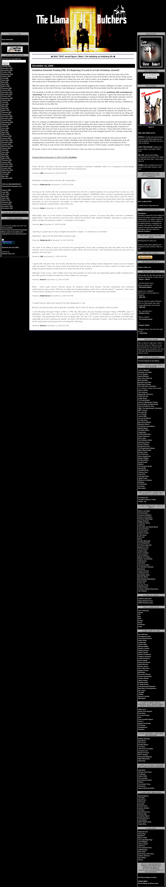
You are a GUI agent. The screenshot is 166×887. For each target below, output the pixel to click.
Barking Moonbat (144, 738)
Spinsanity (141, 761)
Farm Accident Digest (145, 719)
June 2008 (5, 80)
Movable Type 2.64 (8, 253)
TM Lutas (141, 537)
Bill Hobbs (141, 672)
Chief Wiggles (143, 841)
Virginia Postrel (143, 650)
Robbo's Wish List (144, 267)
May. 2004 (5, 196)
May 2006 (5, 130)
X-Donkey (141, 486)
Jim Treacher (142, 591)
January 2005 (6, 162)
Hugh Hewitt (142, 640)
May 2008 (5, 82)
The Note (141, 810)
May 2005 (5, 154)
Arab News (142, 770)
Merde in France (143, 752)
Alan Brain (141, 563)
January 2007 (6, 114)
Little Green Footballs (145, 748)
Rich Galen (142, 851)
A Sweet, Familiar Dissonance (148, 589)
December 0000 (7, 178)
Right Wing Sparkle (144, 450)
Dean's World (142, 660)
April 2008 (5, 84)
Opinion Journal (143, 648)
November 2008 (7, 70)
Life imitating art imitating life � (100, 56)
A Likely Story (143, 420)
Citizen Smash (143, 844)
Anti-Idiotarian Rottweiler (146, 686)
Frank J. (141, 721)
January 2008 (6, 90)
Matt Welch (142, 698)
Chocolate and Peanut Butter (148, 527)
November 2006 (7, 118)
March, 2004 (6, 200)
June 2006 (5, 128)
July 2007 (5, 102)
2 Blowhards (142, 561)
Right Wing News (144, 758)
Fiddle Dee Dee (143, 396)
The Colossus (143, 392)
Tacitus (140, 860)
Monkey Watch (143, 577)
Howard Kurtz (143, 806)
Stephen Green (143, 670)
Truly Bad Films (143, 476)
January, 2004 (6, 204)
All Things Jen (143, 497)
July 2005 (5, 150)
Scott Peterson (143, 454)
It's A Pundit (142, 414)
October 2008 (6, 72)
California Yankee (144, 523)
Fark (139, 717)
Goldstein (141, 624)
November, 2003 (7, 208)
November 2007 (7, 94)
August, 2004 (6, 190)
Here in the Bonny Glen (146, 406)
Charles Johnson (144, 856)
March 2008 (6, 86)
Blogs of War (142, 837)
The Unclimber (143, 555)
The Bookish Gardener (146, 567)
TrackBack (73, 157)
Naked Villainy (143, 428)
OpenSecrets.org (144, 812)
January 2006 (6, 138)
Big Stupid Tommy (144, 384)
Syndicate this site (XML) (10, 247)
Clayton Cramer (143, 533)
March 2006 (6, 134)
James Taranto (143, 652)
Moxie (140, 539)
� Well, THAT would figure (64, 56)
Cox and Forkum (144, 715)
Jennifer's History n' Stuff (147, 499)
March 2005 (6, 158)
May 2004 (5, 176)
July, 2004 (5, 192)
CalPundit (141, 525)
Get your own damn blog (153, 227)
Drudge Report (143, 744)
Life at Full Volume (144, 418)
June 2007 (5, 104)
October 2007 (6, 96)
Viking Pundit (142, 478)
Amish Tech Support (145, 711)
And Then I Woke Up (145, 378)
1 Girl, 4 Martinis (143, 370)
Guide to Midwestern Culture (148, 402)
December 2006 (7, 116)
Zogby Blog (142, 824)
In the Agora (142, 535)
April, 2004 (5, 198)
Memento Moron (143, 424)
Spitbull (140, 464)
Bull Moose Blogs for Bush (147, 877)
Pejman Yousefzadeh (145, 559)
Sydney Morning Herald (146, 788)
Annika (140, 620)
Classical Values (143, 529)
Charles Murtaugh (144, 541)
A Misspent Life (143, 573)
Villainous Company (145, 480)
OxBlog (140, 694)
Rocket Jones (142, 452)
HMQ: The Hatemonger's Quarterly (150, 408)
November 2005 (7, 142)
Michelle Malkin (143, 646)
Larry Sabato (142, 820)
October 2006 (6, 120)
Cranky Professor (144, 658)
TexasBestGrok (143, 470)
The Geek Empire (144, 400)
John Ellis (141, 798)
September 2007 (7, 98)
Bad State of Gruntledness (147, 688)
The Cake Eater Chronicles (147, 386)
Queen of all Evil (143, 696)
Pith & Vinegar (143, 754)
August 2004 (6, 172)
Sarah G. (151, 127)
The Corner (142, 742)
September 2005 (7, 146)
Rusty (140, 622)
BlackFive (141, 836)
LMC (41, 173)
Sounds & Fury (143, 585)
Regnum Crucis (143, 547)
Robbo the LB (45, 185)
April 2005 (5, 156)
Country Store (143, 531)
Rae (139, 616)
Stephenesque (143, 587)
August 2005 (6, 148)
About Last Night (144, 511)
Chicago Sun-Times (145, 772)
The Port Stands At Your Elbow (148, 361)
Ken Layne (141, 690)
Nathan (140, 612)
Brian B (43, 280)
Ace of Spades (143, 374)
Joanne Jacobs (143, 678)
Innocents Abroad (144, 674)
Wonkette (141, 729)
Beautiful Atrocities (144, 382)
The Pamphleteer (144, 543)
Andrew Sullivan (143, 808)
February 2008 (7, 88)
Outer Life (141, 583)
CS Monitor (142, 774)
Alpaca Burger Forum (145, 601)
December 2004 (7, 164)
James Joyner (143, 680)
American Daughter (144, 515)
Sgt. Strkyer (142, 857)
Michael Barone (143, 796)
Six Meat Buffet (143, 460)
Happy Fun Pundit (144, 723)
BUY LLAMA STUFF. (145, 201)
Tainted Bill (142, 468)
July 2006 (5, 126)
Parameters (142, 786)
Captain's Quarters (144, 656)
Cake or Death (143, 390)
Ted (139, 614)
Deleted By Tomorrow (145, 394)
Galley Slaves (142, 398)
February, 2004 (7, 202)
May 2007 (5, 106)
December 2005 (7, 140)
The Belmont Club (144, 636)
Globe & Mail (142, 776)
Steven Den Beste (144, 662)
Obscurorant (142, 581)
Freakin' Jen (142, 501)
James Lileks (142, 644)
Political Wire (142, 814)
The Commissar (143, 610)
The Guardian (142, 778)
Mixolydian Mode (144, 575)
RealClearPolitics (144, 818)
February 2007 (7, 112)
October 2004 (6, 168)
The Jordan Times (144, 784)
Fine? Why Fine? (144, 668)
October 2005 (6, 144)
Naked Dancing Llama (145, 602)
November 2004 (7, 166)
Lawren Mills (142, 416)
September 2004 (7, 170)
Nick (139, 618)
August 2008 (6, 76)
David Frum (142, 800)
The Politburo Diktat (145, 440)
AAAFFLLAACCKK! (145, 598)
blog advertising (7, 39)
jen (41, 224)
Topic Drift (141, 474)
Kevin (140, 626)
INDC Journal (142, 410)
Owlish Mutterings (144, 434)
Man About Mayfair (144, 422)
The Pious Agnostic (145, 545)
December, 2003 (7, 206)
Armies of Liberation (145, 517)
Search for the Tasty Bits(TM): (11, 59)
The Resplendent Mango (146, 448)
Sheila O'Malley (143, 458)
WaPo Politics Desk (144, 822)
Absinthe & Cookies (145, 372)
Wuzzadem (142, 488)
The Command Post (145, 847)
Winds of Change (144, 557)
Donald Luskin (143, 682)
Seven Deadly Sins (144, 456)
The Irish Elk (142, 412)
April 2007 (5, 108)
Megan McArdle (143, 521)
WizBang (141, 482)
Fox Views (141, 747)
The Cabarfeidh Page (145, 840)
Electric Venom (143, 666)
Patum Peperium (143, 436)
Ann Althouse (143, 634)
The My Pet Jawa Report (146, 426)
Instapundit (142, 642)
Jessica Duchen (143, 571)
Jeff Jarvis (141, 802)
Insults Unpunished (145, 676)
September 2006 (7, 122)
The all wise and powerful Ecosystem (14, 230)
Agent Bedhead (143, 376)
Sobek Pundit (142, 462)
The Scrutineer (143, 549)
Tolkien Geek (142, 551)
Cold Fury (141, 846)
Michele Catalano (144, 231)
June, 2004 (5, 194)
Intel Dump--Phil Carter (146, 854)
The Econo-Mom (143, 565)
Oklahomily (142, 432)
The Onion (141, 725)
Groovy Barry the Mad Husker (148, 404)
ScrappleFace (142, 727)
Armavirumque (143, 513)
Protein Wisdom (143, 444)
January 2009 (6, 66)
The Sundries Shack (145, 466)
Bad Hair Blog (143, 380)
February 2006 (7, 136)
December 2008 (7, 68)
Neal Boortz (142, 741)
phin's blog (142, 438)
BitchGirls (141, 569)
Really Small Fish (144, 446)
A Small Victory (143, 684)
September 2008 (7, 74)
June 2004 (5, 174)
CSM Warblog (142, 850)
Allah (140, 709)
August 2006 (6, 124)
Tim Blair (141, 692)
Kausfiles (141, 804)
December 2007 (7, 92)
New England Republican (146, 579)
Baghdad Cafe (143, 832)
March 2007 (6, 110)
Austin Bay (142, 834)
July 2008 (5, 78)
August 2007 (6, 100)
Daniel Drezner (143, 664)
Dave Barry (142, 713)
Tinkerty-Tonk (143, 472)
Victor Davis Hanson (145, 638)
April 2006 (5, 132)
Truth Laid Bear (7, 228)
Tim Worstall (142, 484)
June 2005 (5, 152)
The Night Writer (143, 430)
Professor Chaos (144, 442)
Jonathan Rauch (143, 816)
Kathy (42, 208)
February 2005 (7, 160)
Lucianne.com (143, 751)
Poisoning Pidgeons (145, 757)
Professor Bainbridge (145, 519)
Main (80, 56)
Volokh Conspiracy (144, 654)
